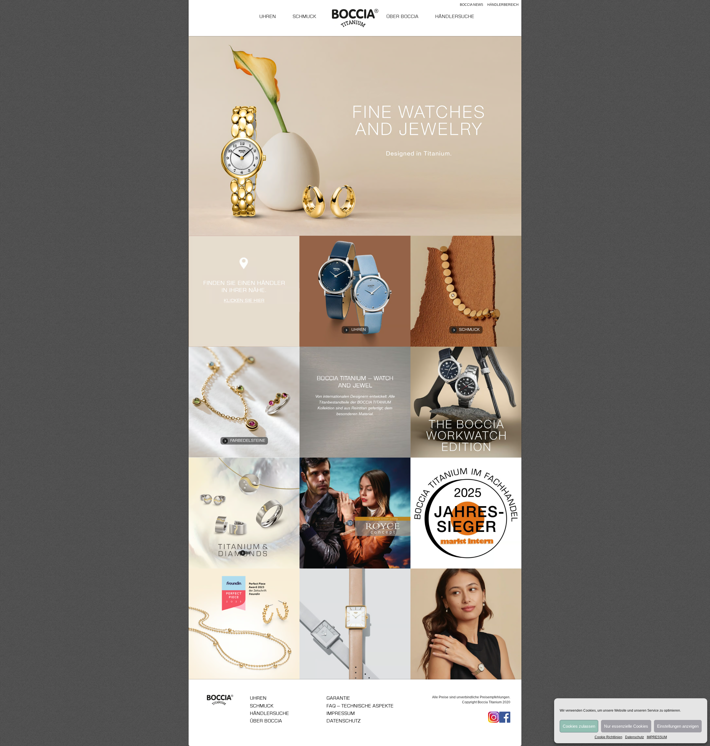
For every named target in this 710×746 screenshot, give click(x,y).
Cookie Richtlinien (608, 737)
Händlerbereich (503, 5)
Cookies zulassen (579, 726)
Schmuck (304, 16)
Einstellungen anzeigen (678, 726)
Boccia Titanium (220, 700)
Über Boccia (402, 16)
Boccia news (471, 5)
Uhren (267, 16)
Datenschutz (634, 737)
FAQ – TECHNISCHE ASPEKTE (360, 706)
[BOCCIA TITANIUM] (355, 17)
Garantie (338, 698)
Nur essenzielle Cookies (626, 726)
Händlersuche (454, 16)
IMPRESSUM (657, 737)
